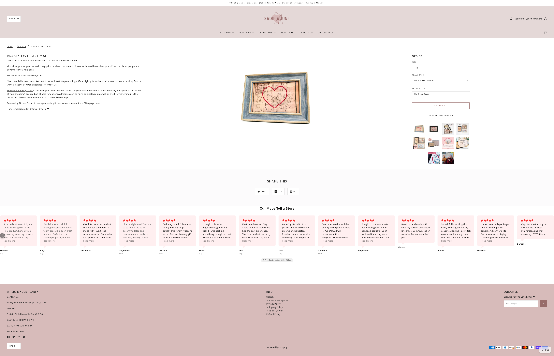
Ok (543, 303)
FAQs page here (92, 103)
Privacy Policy (273, 303)
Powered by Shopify (277, 347)
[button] (2, 235)
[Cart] (545, 32)
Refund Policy (273, 314)
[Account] (545, 19)
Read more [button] (9, 240)
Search (270, 296)
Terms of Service (274, 310)
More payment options (441, 115)
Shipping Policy (274, 307)
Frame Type (418, 75)
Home (10, 46)
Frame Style (418, 88)
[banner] (277, 18)
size (414, 62)
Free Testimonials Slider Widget (278, 260)
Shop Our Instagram (277, 300)
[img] (8, 337)
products (21, 46)
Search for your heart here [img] (527, 18)
